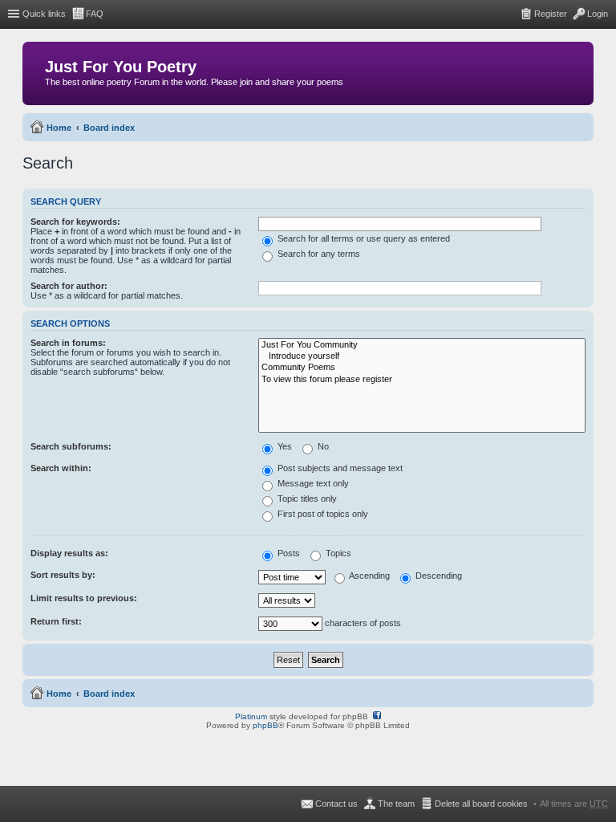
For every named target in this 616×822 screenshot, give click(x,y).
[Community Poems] (422, 367)
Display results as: (69, 553)
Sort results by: (62, 575)
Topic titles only (306, 498)
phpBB (265, 725)
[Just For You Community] (422, 345)
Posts (287, 553)
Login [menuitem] (597, 13)
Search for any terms (317, 253)
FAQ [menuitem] (94, 13)
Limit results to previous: (83, 598)
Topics (337, 553)
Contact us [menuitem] (336, 803)
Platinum (251, 716)
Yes (283, 446)
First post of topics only (321, 514)
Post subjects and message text (339, 468)
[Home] (35, 71)
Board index (109, 127)
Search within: (60, 468)
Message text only (312, 483)
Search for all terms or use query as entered (362, 238)
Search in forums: (68, 343)
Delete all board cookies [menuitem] (481, 803)
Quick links (44, 13)
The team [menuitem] (396, 803)
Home (59, 127)
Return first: (56, 621)
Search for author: (68, 286)
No (322, 446)
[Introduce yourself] (422, 356)
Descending (437, 575)
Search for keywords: (75, 221)
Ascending (368, 575)
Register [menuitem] (550, 13)
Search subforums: (70, 446)
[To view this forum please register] (422, 379)
